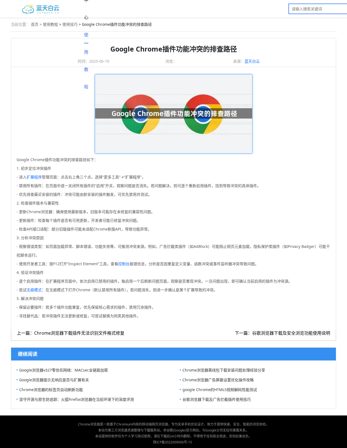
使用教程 (86, 37)
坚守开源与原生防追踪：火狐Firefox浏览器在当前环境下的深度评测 (76, 399)
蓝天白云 (252, 61)
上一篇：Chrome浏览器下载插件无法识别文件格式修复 (70, 333)
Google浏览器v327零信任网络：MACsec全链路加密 (63, 370)
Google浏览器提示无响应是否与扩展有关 (54, 379)
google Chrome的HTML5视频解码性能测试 (219, 389)
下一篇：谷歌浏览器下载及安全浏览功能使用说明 (282, 333)
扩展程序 (34, 177)
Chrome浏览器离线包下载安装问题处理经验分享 (223, 370)
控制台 (124, 263)
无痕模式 (34, 289)
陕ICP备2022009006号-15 (172, 442)
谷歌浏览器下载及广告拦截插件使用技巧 (216, 399)
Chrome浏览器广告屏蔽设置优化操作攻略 (218, 379)
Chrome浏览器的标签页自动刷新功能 (51, 389)
